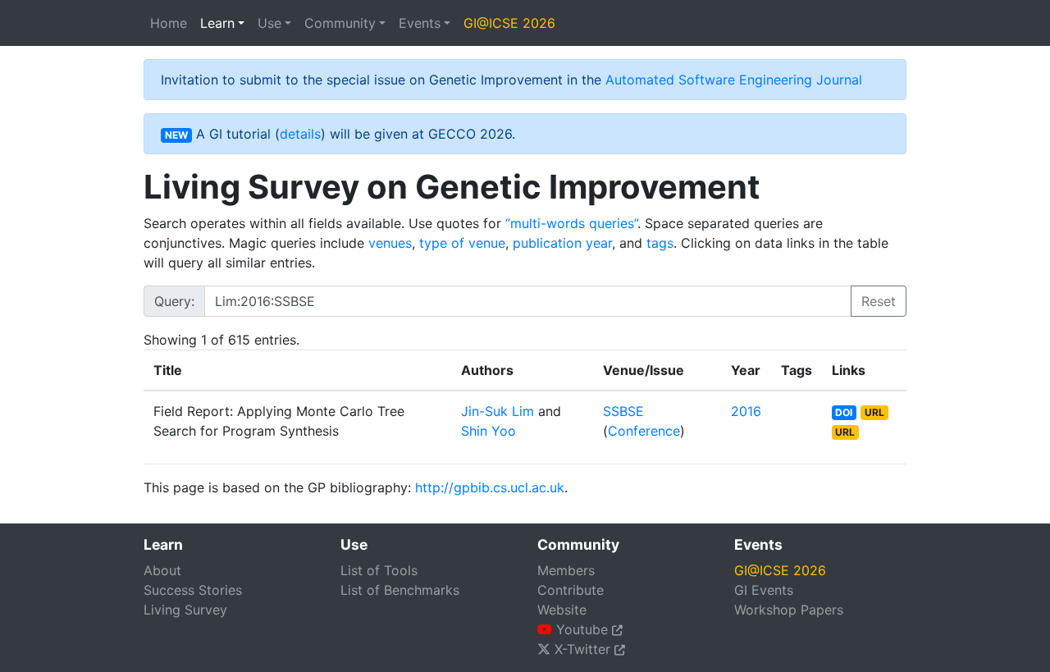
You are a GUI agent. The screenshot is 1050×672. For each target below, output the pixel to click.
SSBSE (623, 411)
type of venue (462, 243)
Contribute (570, 590)
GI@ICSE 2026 (509, 23)
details (300, 134)
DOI (843, 412)
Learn (217, 23)
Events (420, 23)
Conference (644, 431)
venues (390, 243)
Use (269, 23)
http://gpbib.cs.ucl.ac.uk (489, 487)
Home (168, 23)
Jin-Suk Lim (497, 411)
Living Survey (185, 609)
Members (566, 570)
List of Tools (379, 570)
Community (340, 23)
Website (562, 609)
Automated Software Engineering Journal (733, 79)
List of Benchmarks (399, 590)
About (162, 570)
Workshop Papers (788, 609)
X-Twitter (582, 649)
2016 (746, 411)
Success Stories (193, 590)
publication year (562, 243)
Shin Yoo (488, 431)
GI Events (763, 590)
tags (659, 243)
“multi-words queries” (571, 223)
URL (874, 412)
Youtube (582, 629)
